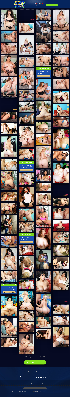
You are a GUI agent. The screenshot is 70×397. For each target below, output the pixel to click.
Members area (54, 3)
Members (29, 371)
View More (42, 371)
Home (26, 371)
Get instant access (51, 5)
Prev (26, 356)
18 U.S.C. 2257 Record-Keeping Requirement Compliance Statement (43, 391)
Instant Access (38, 371)
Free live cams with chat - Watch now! (35, 377)
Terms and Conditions (15, 391)
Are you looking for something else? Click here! (35, 388)
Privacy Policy (56, 391)
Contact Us (31, 391)
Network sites (49, 3)
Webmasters (27, 391)
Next (44, 356)
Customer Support (22, 391)
